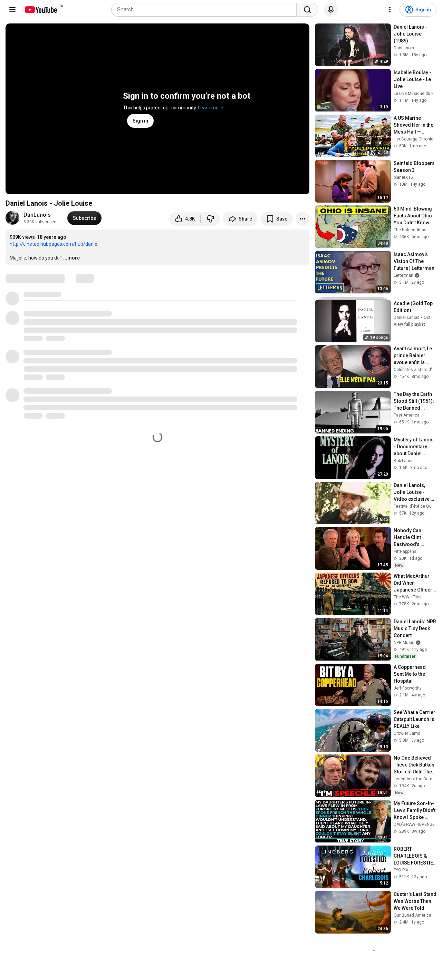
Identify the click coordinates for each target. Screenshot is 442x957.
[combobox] (206, 10)
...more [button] (71, 258)
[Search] (307, 10)
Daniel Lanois (407, 317)
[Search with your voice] (331, 10)
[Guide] (12, 10)
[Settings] (390, 10)
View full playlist (409, 324)
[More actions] (302, 219)
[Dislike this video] (210, 219)
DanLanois (37, 215)
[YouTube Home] (40, 9)
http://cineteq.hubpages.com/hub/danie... (55, 244)
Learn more (210, 107)
